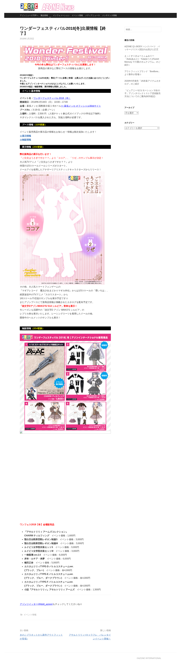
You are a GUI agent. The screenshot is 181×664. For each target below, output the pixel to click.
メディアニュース (92, 15)
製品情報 (44, 15)
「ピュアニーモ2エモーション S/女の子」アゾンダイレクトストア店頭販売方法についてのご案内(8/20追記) (142, 93)
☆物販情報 (25, 139)
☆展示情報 (25, 136)
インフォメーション (61, 15)
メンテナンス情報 (109, 15)
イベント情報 (77, 15)
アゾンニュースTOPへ (29, 15)
